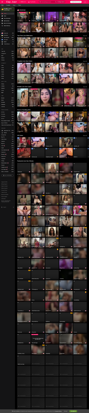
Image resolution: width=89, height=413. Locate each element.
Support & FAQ (4, 181)
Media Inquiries (4, 188)
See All (85, 10)
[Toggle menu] (2, 2)
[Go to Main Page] (11, 2)
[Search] (56, 2)
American (22, 10)
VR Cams (20, 135)
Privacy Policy (4, 190)
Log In (85, 1)
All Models (3, 198)
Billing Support (4, 184)
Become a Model (4, 194)
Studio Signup (4, 196)
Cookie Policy (58, 411)
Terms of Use (4, 192)
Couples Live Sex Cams (24, 61)
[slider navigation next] (85, 22)
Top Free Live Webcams (25, 35)
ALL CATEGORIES (8, 175)
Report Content (4, 186)
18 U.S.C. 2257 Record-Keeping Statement (6, 201)
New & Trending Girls (24, 110)
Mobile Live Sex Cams (24, 86)
